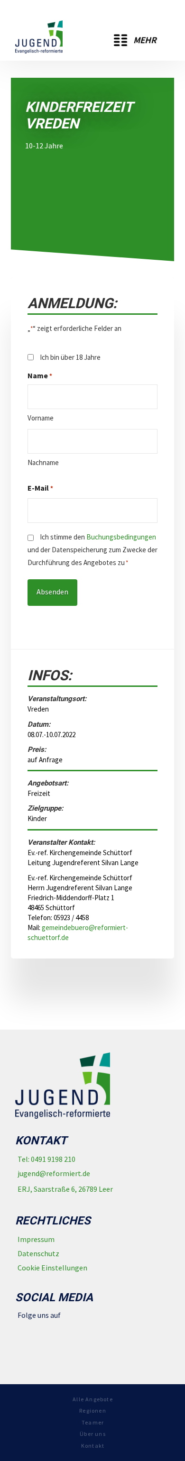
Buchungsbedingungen (121, 536)
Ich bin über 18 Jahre (70, 357)
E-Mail (40, 488)
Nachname (43, 462)
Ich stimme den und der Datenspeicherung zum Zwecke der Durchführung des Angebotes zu (92, 549)
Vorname (41, 417)
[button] (135, 40)
